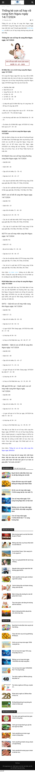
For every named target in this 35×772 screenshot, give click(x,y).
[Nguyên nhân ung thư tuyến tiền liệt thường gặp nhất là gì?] (6, 571)
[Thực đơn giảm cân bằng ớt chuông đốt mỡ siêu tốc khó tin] (6, 605)
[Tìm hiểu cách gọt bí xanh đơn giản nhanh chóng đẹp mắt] (6, 718)
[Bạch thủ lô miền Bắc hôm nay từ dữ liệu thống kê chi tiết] (6, 475)
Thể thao (17, 763)
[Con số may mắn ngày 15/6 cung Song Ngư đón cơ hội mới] (6, 501)
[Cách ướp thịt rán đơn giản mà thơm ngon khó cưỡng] (6, 579)
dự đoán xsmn (13, 272)
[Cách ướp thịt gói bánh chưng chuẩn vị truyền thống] (6, 744)
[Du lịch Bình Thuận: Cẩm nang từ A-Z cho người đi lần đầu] (6, 553)
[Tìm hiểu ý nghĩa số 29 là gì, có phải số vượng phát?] (6, 687)
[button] (32, 2)
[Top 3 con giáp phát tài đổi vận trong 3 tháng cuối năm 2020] (6, 562)
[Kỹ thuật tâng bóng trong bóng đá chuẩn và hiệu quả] (6, 704)
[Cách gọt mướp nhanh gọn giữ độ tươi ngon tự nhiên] (6, 727)
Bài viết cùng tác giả (20, 468)
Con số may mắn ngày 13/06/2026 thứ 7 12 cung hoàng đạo (21, 518)
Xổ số (8, 6)
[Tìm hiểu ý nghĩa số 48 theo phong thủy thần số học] (6, 679)
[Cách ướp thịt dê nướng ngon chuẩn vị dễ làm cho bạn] (6, 753)
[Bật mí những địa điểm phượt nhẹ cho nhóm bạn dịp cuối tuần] (6, 613)
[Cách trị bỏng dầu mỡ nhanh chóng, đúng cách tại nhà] (6, 588)
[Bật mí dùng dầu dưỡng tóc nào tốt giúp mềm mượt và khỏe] (6, 596)
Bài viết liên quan (7, 468)
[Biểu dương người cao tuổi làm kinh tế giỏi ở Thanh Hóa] (6, 536)
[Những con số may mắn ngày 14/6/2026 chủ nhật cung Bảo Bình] (6, 509)
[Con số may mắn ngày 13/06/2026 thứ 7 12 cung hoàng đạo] (6, 518)
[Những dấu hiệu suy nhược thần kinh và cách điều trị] (6, 545)
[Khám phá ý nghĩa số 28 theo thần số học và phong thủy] (6, 696)
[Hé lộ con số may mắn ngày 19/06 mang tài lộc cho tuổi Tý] (6, 492)
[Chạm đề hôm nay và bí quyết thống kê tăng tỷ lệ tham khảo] (6, 484)
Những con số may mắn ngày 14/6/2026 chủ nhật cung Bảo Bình (22, 509)
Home (3, 6)
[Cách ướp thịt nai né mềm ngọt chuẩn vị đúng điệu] (6, 735)
